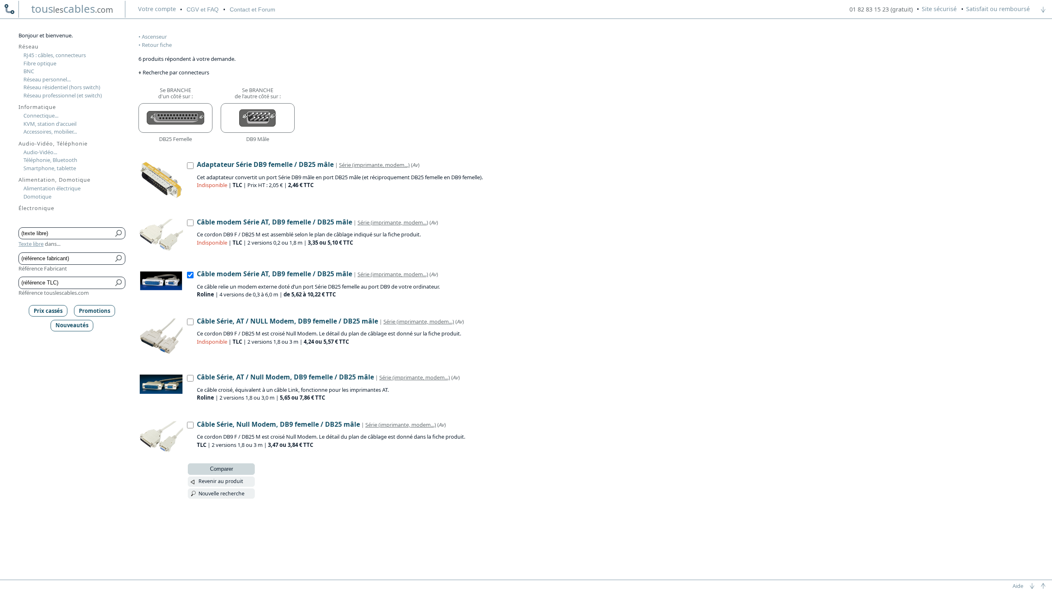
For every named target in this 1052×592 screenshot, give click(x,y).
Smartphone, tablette (49, 168)
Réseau (28, 46)
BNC (28, 71)
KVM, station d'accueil (49, 123)
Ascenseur (154, 36)
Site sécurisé (939, 9)
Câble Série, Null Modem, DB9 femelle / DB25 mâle (278, 424)
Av (415, 165)
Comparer (221, 469)
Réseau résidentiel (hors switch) (61, 87)
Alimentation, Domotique (54, 179)
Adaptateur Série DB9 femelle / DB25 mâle (265, 164)
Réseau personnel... (47, 79)
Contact (252, 9)
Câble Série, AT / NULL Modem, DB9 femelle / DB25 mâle (287, 321)
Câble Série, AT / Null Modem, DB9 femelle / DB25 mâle (285, 377)
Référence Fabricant (42, 268)
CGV (203, 9)
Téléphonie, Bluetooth (50, 160)
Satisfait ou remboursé (998, 9)
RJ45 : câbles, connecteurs (54, 55)
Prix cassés (48, 310)
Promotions (94, 310)
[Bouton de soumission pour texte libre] (119, 233)
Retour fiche (157, 45)
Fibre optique (39, 63)
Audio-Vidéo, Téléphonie (53, 143)
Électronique (36, 208)
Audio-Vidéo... (40, 152)
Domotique (37, 196)
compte (157, 9)
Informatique (37, 107)
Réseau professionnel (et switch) (62, 95)
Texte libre (31, 243)
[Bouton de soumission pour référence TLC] (119, 283)
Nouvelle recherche (221, 493)
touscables (72, 8)
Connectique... (40, 115)
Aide (1018, 586)
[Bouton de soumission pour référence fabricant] (119, 258)
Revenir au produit (220, 481)
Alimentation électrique (52, 188)
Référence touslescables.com (53, 292)
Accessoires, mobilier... (50, 131)
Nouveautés (71, 325)
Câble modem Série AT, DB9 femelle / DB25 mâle (274, 222)
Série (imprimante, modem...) (374, 165)
